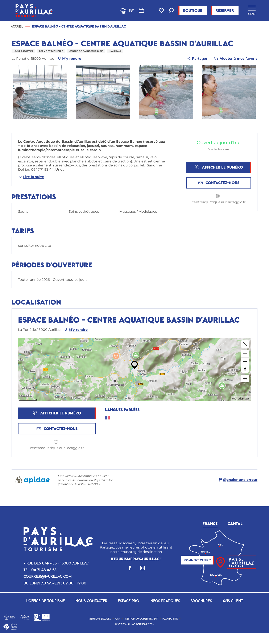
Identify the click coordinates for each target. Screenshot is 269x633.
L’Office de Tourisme (45, 601)
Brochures (201, 601)
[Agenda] (141, 10)
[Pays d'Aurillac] (34, 10)
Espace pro (128, 601)
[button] (171, 11)
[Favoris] (161, 10)
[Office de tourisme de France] (10, 626)
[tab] (210, 523)
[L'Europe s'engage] (24, 617)
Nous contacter (91, 601)
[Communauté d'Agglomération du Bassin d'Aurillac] (9, 617)
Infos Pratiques (165, 601)
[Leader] (42, 617)
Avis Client (233, 601)
